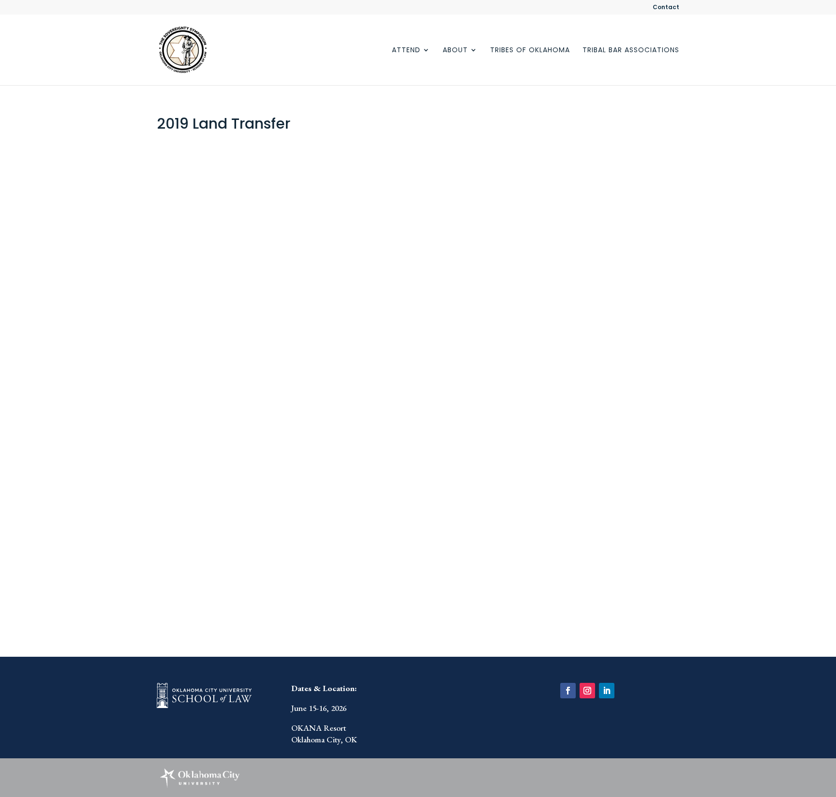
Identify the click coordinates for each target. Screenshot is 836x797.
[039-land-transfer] (349, 390)
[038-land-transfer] (221, 390)
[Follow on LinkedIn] (606, 690)
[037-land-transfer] (477, 293)
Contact (666, 7)
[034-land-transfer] (477, 195)
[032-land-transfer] (221, 195)
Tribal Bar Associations (630, 50)
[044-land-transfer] (221, 585)
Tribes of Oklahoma (530, 50)
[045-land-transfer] (349, 585)
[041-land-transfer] (221, 488)
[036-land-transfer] (349, 293)
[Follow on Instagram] (587, 690)
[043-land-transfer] (477, 488)
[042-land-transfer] (349, 488)
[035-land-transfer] (221, 293)
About (455, 50)
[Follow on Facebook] (568, 690)
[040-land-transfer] (477, 390)
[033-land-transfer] (349, 195)
